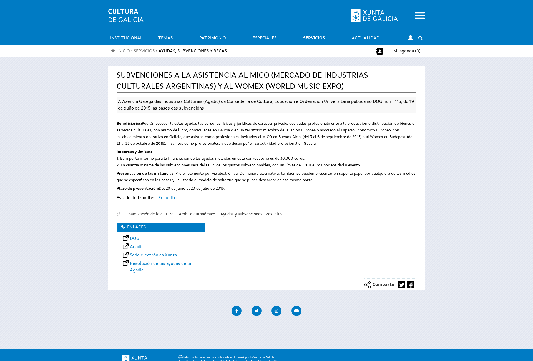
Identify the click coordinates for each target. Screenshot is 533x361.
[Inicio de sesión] (410, 38)
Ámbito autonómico (197, 214)
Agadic (137, 247)
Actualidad (365, 38)
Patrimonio (212, 38)
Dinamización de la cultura (149, 214)
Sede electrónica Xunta (153, 255)
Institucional (126, 38)
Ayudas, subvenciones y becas (193, 51)
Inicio (123, 51)
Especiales (264, 38)
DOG (135, 239)
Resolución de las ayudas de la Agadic (160, 263)
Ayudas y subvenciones (241, 214)
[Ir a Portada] (126, 19)
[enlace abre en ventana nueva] (401, 284)
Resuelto (167, 198)
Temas (165, 38)
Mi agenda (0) (407, 51)
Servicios (314, 38)
